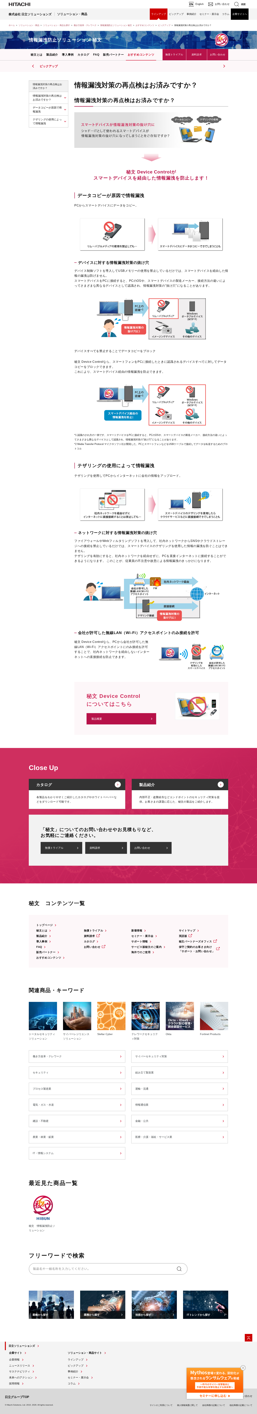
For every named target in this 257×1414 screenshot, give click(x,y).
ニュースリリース (19, 1365)
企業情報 (14, 1359)
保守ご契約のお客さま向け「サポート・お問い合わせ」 (197, 949)
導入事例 (68, 54)
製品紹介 (52, 54)
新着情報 (136, 930)
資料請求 (197, 54)
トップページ (44, 925)
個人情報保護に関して (187, 1405)
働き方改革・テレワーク (85, 25)
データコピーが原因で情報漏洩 (47, 109)
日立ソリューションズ (22, 1345)
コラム (225, 14)
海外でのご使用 (141, 952)
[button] (223, 66)
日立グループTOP (17, 1397)
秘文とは (37, 54)
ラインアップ (158, 14)
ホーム (12, 25)
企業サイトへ (239, 14)
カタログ (83, 54)
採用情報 (14, 1383)
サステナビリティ (19, 1371)
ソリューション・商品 (29, 25)
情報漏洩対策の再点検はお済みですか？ (47, 97)
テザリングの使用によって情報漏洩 (47, 121)
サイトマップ (187, 930)
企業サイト (15, 1352)
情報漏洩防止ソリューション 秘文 (116, 25)
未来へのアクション (21, 1377)
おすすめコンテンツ (145, 25)
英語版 (183, 935)
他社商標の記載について (241, 1405)
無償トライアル (174, 54)
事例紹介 (191, 14)
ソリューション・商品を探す (56, 25)
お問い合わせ (217, 54)
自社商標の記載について (213, 1405)
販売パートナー (113, 54)
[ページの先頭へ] (248, 1337)
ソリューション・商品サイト (85, 1352)
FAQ (96, 54)
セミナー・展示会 (209, 14)
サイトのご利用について (161, 1405)
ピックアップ (176, 14)
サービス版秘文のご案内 (146, 946)
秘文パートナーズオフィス (195, 941)
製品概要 (96, 718)
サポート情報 (139, 941)
